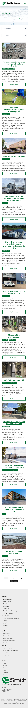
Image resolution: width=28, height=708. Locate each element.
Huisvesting (5, 203)
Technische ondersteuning (9, 640)
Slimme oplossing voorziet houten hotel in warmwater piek (14, 509)
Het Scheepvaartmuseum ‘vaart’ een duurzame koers (14, 466)
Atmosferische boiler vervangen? (10, 610)
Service (4, 631)
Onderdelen (6, 623)
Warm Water (6, 606)
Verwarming (6, 608)
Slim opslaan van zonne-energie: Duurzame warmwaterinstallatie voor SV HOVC (14, 245)
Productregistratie (7, 648)
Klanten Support (7, 655)
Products (4, 596)
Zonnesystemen (7, 601)
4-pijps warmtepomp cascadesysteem (14, 552)
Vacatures (5, 672)
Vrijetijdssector (6, 68)
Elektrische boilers (7, 599)
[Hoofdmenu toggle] (24, 3)
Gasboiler (5, 603)
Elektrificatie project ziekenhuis (14, 156)
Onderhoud (6, 636)
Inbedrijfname (6, 633)
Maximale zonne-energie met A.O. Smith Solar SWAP (14, 423)
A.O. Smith (18, 19)
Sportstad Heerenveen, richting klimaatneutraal (14, 292)
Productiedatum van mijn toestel (10, 650)
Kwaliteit (5, 665)
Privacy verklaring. (21, 700)
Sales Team (5, 652)
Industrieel (5, 339)
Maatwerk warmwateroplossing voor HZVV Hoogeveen (14, 109)
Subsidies (5, 625)
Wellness (13, 68)
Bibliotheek (5, 616)
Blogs (4, 670)
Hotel (4, 514)
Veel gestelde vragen (8, 638)
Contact (4, 645)
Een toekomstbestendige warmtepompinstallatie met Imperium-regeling (14, 198)
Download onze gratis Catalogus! (11, 618)
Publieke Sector (6, 159)
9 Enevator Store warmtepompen (14, 336)
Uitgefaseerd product (8, 613)
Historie (5, 663)
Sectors (5, 620)
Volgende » (14, 581)
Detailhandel (5, 382)
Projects (5, 668)
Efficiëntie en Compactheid (14, 380)
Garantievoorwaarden (8, 643)
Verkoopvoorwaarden (12, 700)
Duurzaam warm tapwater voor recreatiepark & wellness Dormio (14, 64)
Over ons (4, 661)
